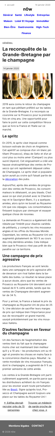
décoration (11, 179)
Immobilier (43, 21)
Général (8, 14)
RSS (51, 432)
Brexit (14, 389)
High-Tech (42, 27)
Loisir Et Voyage (24, 21)
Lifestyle (29, 14)
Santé (18, 14)
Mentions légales (19, 425)
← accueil (9, 5)
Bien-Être (10, 27)
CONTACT (38, 425)
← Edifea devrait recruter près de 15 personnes (14, 406)
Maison (8, 21)
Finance (26, 33)
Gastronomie (26, 27)
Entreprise (43, 14)
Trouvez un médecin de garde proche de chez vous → (39, 406)
